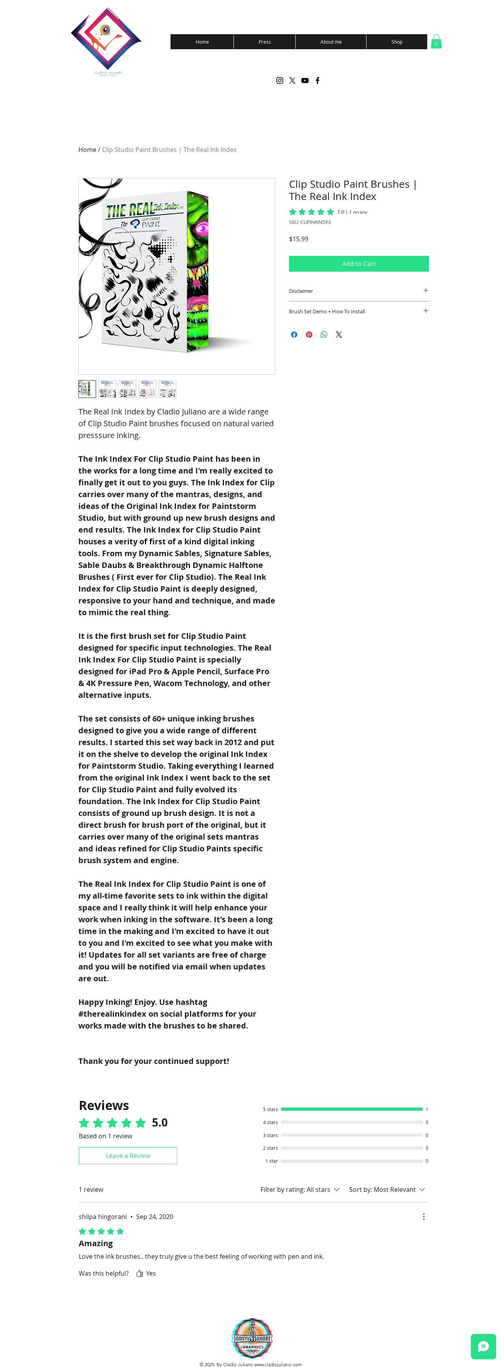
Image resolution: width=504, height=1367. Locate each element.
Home (87, 149)
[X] (292, 80)
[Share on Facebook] (294, 334)
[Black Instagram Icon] (279, 80)
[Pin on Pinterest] (309, 334)
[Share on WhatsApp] (324, 334)
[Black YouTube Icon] (304, 80)
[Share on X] (339, 334)
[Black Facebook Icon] (317, 80)
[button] (436, 41)
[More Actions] (423, 1216)
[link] (328, 211)
